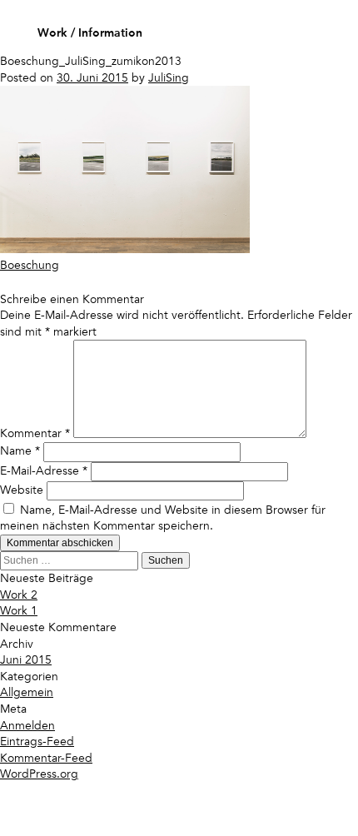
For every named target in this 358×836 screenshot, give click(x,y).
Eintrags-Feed (37, 741)
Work (52, 33)
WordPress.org (39, 774)
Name (20, 451)
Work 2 (18, 595)
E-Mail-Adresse (43, 471)
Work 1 (18, 611)
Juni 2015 (26, 660)
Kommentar (35, 434)
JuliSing (168, 78)
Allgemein (26, 692)
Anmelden (27, 726)
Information (110, 33)
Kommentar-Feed (46, 758)
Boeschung (29, 265)
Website (21, 490)
